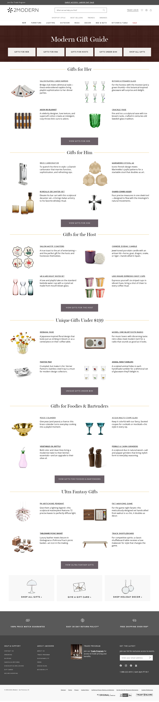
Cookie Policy (85, 690)
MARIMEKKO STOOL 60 (123, 163)
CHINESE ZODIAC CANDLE (124, 246)
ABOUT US (41, 651)
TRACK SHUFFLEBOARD (123, 534)
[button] (151, 10)
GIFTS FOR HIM (50, 52)
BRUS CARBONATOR (49, 163)
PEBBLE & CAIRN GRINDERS (125, 446)
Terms (70, 690)
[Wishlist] (142, 10)
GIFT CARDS (8, 669)
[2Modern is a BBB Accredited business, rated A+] (125, 696)
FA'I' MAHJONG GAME (122, 504)
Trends (91, 18)
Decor (88, 23)
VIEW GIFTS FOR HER (79, 141)
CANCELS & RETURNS (12, 662)
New (24, 23)
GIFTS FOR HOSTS (79, 52)
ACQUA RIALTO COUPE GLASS (125, 418)
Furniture (36, 23)
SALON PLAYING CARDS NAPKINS (54, 81)
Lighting (50, 23)
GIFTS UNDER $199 (108, 52)
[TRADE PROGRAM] (90, 653)
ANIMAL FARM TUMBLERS (122, 362)
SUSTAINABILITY (43, 658)
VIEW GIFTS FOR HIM (79, 223)
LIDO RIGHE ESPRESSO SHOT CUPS (128, 276)
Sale (135, 23)
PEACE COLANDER (48, 418)
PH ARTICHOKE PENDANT (52, 504)
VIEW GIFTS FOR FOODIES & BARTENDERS (80, 479)
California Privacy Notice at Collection (102, 690)
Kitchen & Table (120, 23)
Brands (103, 18)
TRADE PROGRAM (43, 654)
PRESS (39, 662)
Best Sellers (77, 18)
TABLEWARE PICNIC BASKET (51, 533)
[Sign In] (146, 10)
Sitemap (63, 690)
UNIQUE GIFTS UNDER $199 (79, 391)
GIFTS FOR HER (21, 52)
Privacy (76, 690)
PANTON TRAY (46, 362)
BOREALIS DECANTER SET (52, 192)
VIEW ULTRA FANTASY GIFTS (79, 565)
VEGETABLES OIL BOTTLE (50, 446)
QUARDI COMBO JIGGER (122, 191)
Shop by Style (59, 18)
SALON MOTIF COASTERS (52, 246)
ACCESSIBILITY (42, 669)
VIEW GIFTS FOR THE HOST (79, 308)
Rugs (77, 23)
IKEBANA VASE (47, 332)
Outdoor (65, 23)
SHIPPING (7, 658)
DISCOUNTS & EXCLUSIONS (14, 666)
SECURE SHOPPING (11, 673)
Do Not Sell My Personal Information (127, 690)
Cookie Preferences (147, 690)
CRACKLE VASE (119, 110)
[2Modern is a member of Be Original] (106, 695)
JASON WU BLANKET (48, 109)
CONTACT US (9, 651)
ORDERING (8, 654)
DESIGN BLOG (42, 666)
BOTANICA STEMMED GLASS (124, 81)
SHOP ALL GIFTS (137, 52)
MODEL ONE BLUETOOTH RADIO (127, 332)
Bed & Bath (101, 23)
